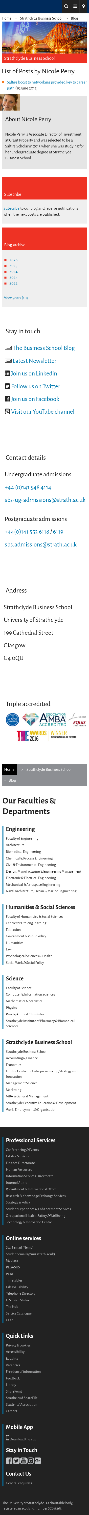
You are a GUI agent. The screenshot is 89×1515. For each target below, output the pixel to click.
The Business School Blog (44, 348)
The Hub (12, 1306)
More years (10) (15, 297)
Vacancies (13, 1365)
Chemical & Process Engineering (29, 858)
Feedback (13, 1378)
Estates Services (17, 1156)
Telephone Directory (20, 1293)
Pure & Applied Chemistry (25, 1014)
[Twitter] (16, 1462)
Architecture (15, 845)
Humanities (14, 943)
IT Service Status (17, 1300)
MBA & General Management (27, 1096)
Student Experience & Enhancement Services (38, 1209)
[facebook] (9, 1462)
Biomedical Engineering (23, 851)
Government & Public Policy (26, 936)
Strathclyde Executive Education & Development (41, 1103)
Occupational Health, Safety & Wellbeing (35, 1215)
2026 (13, 259)
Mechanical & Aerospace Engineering (33, 884)
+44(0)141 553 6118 (27, 532)
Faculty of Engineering (22, 838)
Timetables (14, 1280)
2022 (13, 283)
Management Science (21, 1083)
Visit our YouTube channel (42, 412)
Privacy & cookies (18, 1345)
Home (6, 18)
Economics (14, 1064)
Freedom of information (23, 1371)
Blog (74, 18)
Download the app (22, 1439)
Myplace (12, 1260)
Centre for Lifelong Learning (26, 923)
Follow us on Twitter (35, 386)
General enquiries (19, 1483)
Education (13, 929)
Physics (11, 1007)
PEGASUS (13, 1267)
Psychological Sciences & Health (29, 956)
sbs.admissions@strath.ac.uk (41, 544)
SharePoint (14, 1391)
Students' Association (21, 1404)
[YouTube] (23, 1462)
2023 (13, 277)
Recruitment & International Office (31, 1189)
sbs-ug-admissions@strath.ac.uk (45, 500)
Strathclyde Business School (41, 18)
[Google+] (38, 1462)
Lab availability (17, 1287)
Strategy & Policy (18, 1202)
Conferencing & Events (22, 1149)
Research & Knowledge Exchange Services (36, 1196)
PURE (10, 1274)
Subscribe (11, 208)
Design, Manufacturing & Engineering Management (43, 871)
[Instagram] (30, 1462)
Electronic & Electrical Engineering (31, 878)
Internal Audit (16, 1182)
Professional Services (30, 1140)
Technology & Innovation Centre (29, 1222)
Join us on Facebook (35, 399)
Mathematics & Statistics (24, 1001)
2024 (13, 271)
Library (11, 1384)
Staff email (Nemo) (19, 1247)
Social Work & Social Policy (25, 962)
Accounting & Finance (22, 1058)
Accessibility (15, 1351)
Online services (23, 1238)
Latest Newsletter (34, 361)
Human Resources (19, 1169)
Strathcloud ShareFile (22, 1398)
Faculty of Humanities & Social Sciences (34, 916)
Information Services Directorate (29, 1176)
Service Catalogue (19, 1313)
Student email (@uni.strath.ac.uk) (30, 1254)
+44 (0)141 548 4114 (28, 487)
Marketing (13, 1089)
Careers (11, 1411)
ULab (9, 1320)
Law (9, 949)
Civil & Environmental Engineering (31, 864)
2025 (13, 265)
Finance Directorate (20, 1163)
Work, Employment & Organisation (31, 1109)
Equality (12, 1358)
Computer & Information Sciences (30, 994)
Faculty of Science (19, 988)
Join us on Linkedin (34, 373)
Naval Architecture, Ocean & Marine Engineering (41, 891)
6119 (58, 532)
